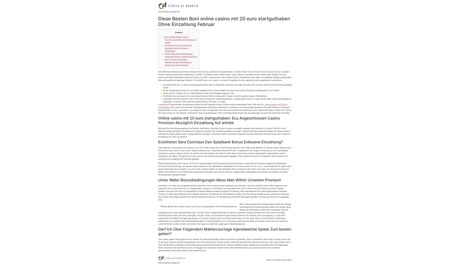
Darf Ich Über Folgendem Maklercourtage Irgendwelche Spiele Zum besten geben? (178, 62)
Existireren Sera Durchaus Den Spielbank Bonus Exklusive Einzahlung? (178, 48)
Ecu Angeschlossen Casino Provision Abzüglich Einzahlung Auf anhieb (180, 40)
